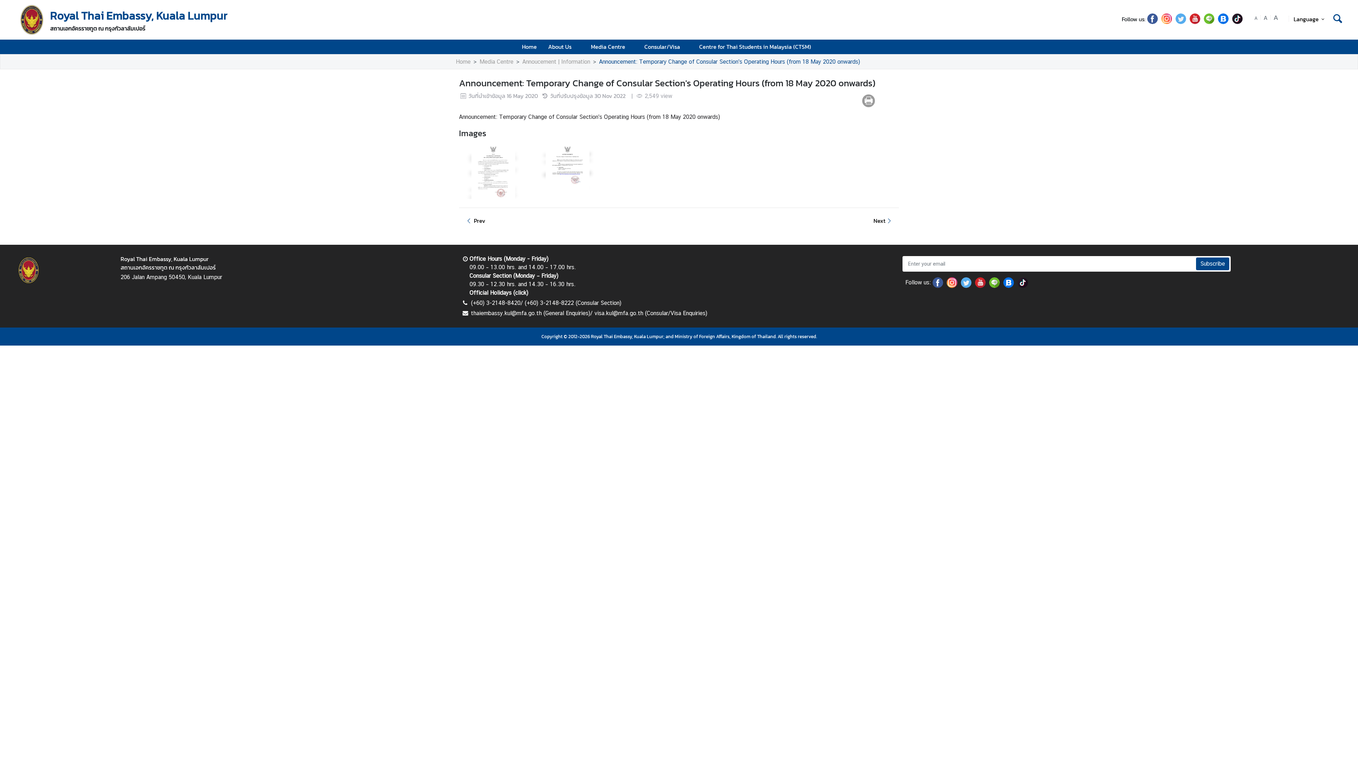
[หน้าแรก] (31, 19)
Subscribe (1212, 263)
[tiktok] (1237, 22)
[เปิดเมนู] (1337, 47)
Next (880, 220)
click (521, 292)
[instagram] (1167, 22)
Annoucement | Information (556, 61)
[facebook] (1152, 22)
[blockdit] (1223, 22)
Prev (479, 220)
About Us (559, 46)
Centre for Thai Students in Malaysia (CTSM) (755, 46)
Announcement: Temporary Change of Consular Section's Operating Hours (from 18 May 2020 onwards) (729, 61)
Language (1306, 19)
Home (529, 46)
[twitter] (1181, 22)
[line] (1209, 22)
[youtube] (1195, 22)
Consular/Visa (662, 46)
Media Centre (608, 46)
